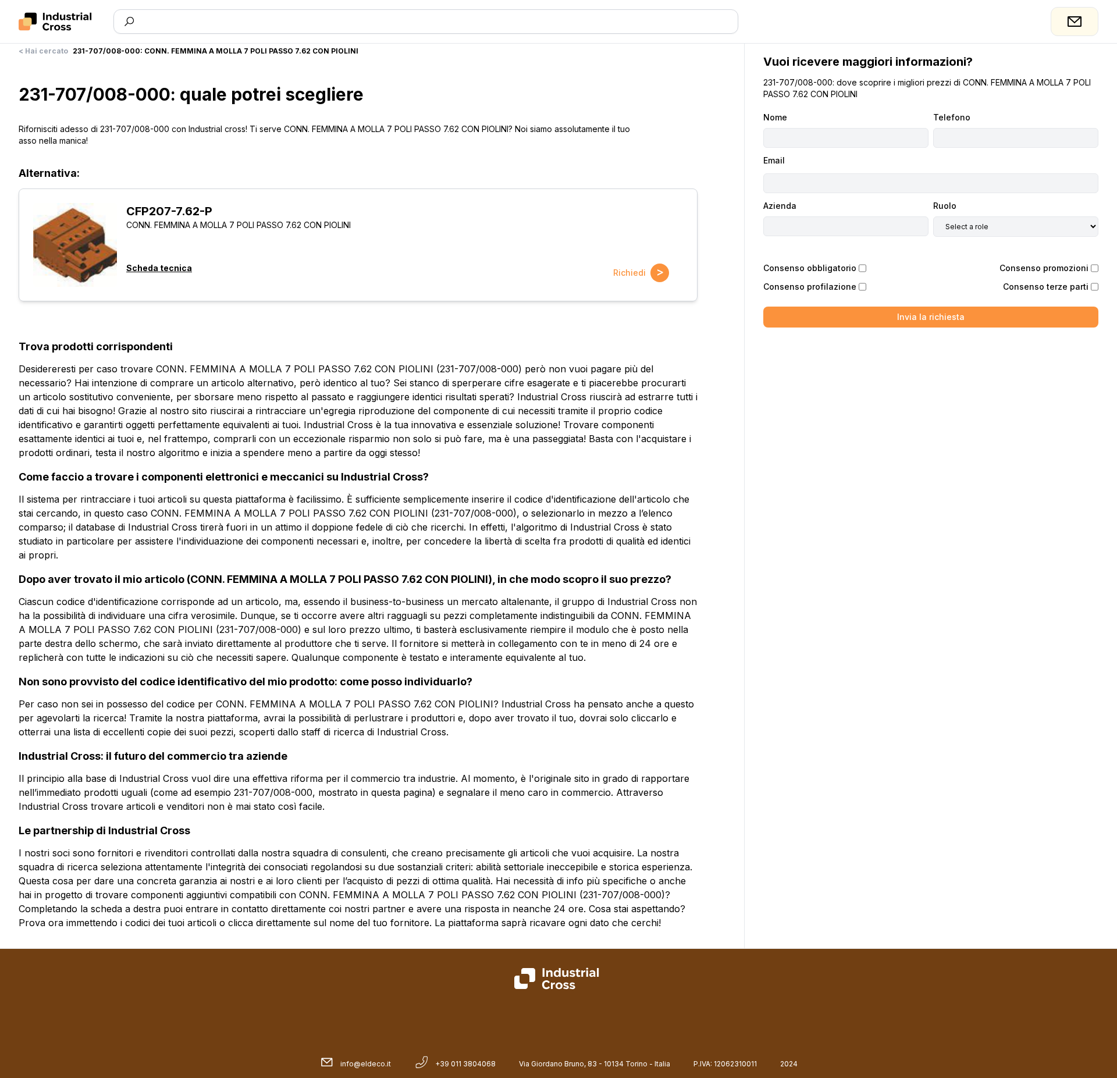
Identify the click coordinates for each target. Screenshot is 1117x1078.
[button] (75, 245)
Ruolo (944, 206)
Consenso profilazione (809, 286)
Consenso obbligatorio (809, 268)
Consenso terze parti (1045, 286)
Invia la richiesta (931, 317)
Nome (775, 117)
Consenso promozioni (1043, 268)
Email (774, 160)
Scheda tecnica (159, 268)
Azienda (779, 206)
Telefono (951, 117)
